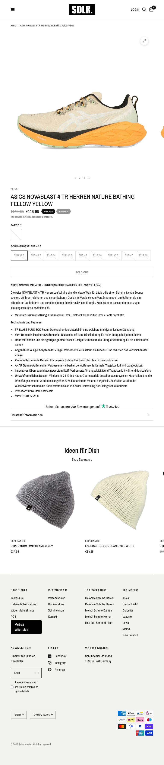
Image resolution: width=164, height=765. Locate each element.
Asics (126, 598)
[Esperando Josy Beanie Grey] (45, 502)
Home (13, 25)
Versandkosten (56, 598)
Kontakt (52, 616)
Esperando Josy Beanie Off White (110, 546)
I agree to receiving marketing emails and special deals (26, 687)
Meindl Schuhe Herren (98, 616)
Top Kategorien (96, 589)
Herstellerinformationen (27, 415)
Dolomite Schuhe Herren (99, 604)
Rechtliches (19, 589)
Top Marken (131, 589)
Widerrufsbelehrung (22, 610)
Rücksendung (56, 604)
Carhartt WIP (130, 604)
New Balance (130, 635)
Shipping (27, 217)
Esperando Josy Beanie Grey (32, 546)
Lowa (126, 622)
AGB (13, 616)
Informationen (58, 589)
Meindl (126, 629)
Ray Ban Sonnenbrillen (98, 622)
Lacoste (127, 616)
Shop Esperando (82, 459)
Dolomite (128, 610)
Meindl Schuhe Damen (98, 610)
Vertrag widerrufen (21, 627)
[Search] (144, 9)
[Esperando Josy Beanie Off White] (119, 502)
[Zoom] (144, 41)
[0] (150, 9)
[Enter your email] (37, 673)
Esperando (18, 540)
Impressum (17, 598)
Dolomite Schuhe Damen (99, 598)
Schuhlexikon (56, 610)
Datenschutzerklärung (23, 604)
